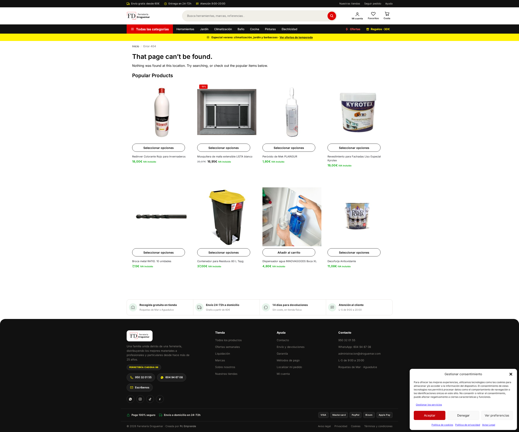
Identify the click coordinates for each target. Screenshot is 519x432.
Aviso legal (324, 426)
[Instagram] (140, 399)
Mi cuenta (283, 373)
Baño (241, 29)
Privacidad (340, 426)
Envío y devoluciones (290, 346)
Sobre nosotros (225, 367)
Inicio (135, 46)
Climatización (223, 29)
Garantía (282, 353)
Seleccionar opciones (158, 147)
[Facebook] (160, 399)
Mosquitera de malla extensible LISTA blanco (224, 156)
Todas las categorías (152, 29)
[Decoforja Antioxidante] (357, 216)
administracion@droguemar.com (359, 353)
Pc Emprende (188, 426)
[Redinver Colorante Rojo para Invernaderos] (161, 112)
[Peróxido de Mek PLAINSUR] (292, 112)
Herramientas (185, 29)
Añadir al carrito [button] (289, 252)
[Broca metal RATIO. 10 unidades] (161, 216)
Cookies (356, 426)
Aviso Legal (488, 424)
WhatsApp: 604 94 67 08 (354, 346)
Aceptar (429, 415)
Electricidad (289, 29)
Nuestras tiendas (349, 3)
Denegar (463, 415)
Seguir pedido (372, 3)
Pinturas (270, 29)
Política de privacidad (467, 424)
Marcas (220, 360)
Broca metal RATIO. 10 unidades (151, 261)
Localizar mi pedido (289, 367)
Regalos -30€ (380, 29)
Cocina (254, 29)
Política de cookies (442, 424)
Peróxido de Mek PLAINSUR (279, 156)
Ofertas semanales (227, 346)
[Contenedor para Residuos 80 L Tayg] (226, 216)
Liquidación (222, 353)
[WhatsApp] (130, 399)
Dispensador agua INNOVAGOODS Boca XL (289, 261)
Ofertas (355, 29)
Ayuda (389, 3)
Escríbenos (142, 387)
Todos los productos (228, 340)
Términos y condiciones (378, 426)
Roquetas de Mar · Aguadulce (357, 367)
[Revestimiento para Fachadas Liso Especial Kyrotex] (357, 112)
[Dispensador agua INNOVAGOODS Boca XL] (292, 216)
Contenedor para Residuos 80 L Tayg (220, 261)
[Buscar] (332, 16)
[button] (511, 374)
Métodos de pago (288, 360)
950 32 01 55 (143, 377)
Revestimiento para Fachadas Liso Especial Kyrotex (354, 158)
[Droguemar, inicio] (138, 15)
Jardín (204, 29)
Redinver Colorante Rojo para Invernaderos (159, 156)
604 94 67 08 (174, 377)
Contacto (283, 340)
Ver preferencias (497, 415)
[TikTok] (150, 399)
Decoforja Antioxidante (342, 261)
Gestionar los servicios (429, 404)
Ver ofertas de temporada (296, 37)
